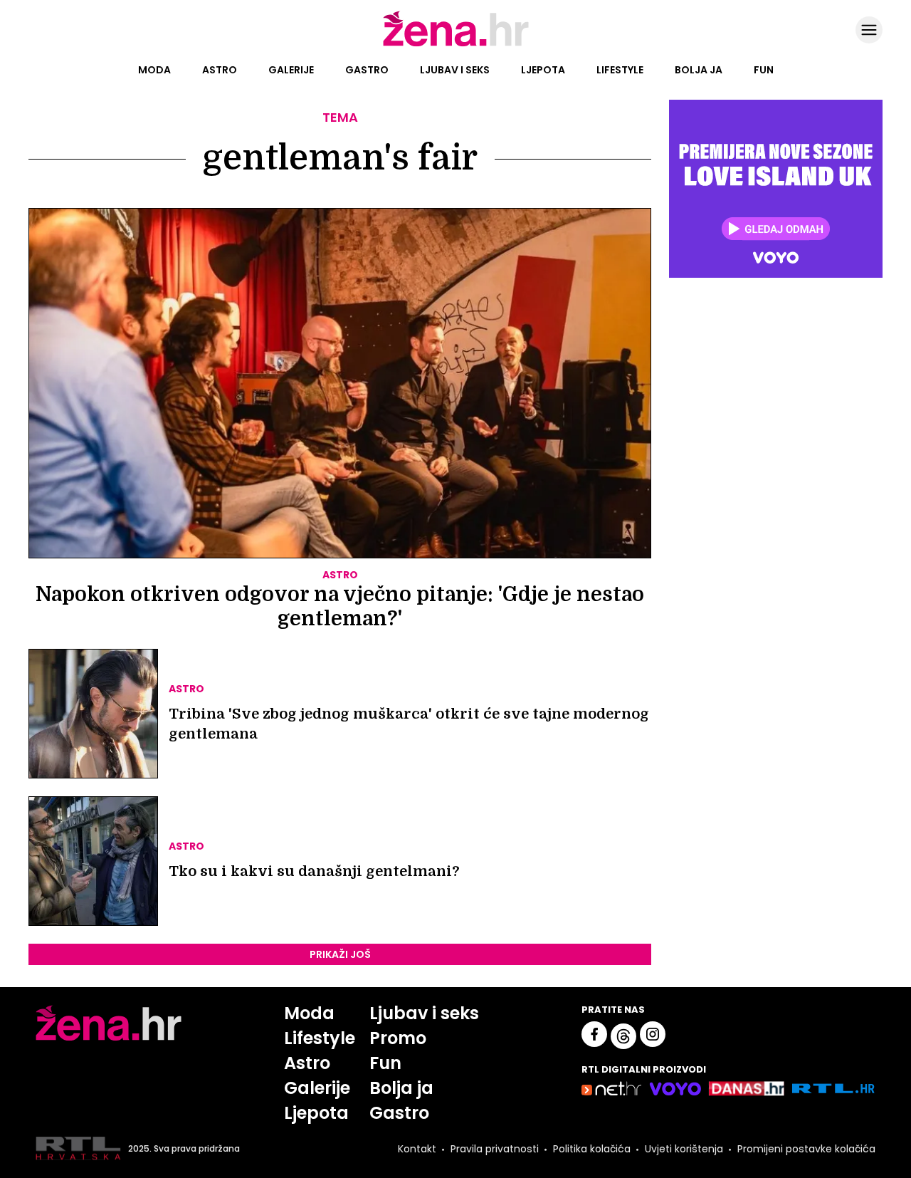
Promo (397, 1038)
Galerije (291, 70)
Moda (154, 70)
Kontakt (417, 1149)
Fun (764, 70)
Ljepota (543, 70)
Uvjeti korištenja (684, 1149)
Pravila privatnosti (495, 1149)
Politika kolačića (592, 1149)
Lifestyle (619, 70)
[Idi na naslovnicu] (456, 45)
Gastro (367, 70)
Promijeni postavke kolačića (806, 1149)
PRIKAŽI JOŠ (340, 954)
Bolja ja (698, 70)
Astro (219, 70)
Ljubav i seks (455, 70)
